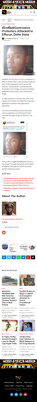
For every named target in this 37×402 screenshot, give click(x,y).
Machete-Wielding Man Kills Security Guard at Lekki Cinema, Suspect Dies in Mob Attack (9, 298)
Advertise (19, 382)
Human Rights (6, 24)
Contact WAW (9, 386)
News (13, 24)
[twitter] (16, 394)
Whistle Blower (9, 382)
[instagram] (21, 394)
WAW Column (28, 382)
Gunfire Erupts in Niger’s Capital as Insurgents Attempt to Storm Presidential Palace (27, 298)
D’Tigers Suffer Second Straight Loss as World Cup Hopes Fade (9, 340)
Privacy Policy (20, 386)
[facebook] (11, 394)
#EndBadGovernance (16, 79)
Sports (8, 334)
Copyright (29, 386)
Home (3, 20)
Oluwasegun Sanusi (11, 38)
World (31, 334)
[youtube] (25, 394)
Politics (26, 334)
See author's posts (12, 227)
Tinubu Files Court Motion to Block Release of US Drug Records (27, 340)
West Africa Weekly (10, 315)
